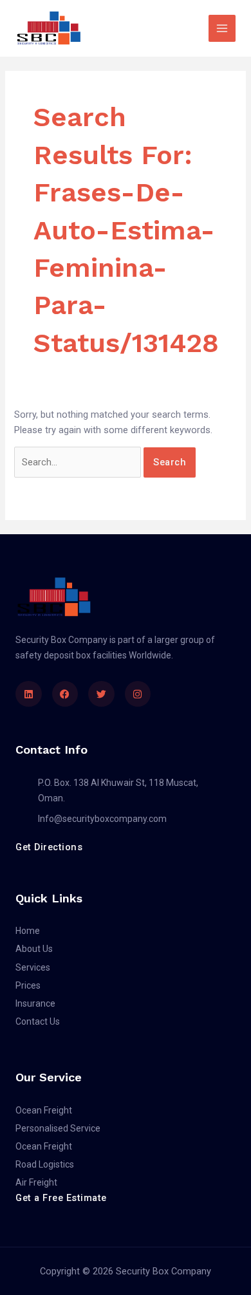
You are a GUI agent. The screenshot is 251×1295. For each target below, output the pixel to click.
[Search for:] (79, 462)
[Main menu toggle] (222, 28)
